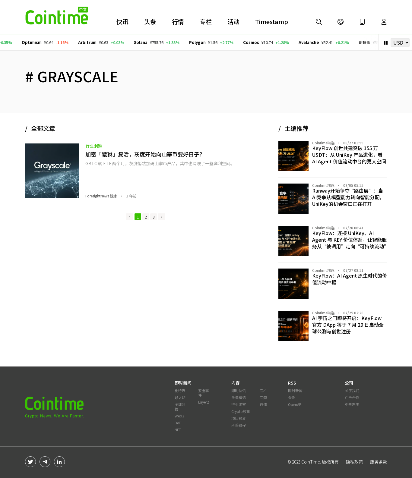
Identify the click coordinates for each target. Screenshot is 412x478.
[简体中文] (341, 22)
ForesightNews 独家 (101, 196)
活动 (233, 21)
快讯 (122, 21)
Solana (137, 42)
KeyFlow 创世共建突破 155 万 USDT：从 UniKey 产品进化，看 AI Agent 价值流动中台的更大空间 (349, 154)
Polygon (193, 42)
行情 (178, 21)
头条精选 (238, 397)
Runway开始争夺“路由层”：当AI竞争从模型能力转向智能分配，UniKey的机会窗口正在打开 (348, 197)
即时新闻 (295, 390)
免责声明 (352, 404)
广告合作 (352, 397)
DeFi (178, 422)
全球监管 (180, 406)
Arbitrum (83, 42)
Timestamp (271, 21)
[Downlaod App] (362, 22)
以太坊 (180, 397)
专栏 (206, 21)
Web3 (179, 415)
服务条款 (378, 462)
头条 (150, 21)
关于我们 (352, 390)
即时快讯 (238, 390)
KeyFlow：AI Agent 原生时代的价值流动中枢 (349, 279)
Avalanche (305, 42)
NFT (178, 429)
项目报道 (238, 418)
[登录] (384, 22)
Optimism (28, 42)
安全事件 (203, 393)
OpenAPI (295, 404)
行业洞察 (93, 145)
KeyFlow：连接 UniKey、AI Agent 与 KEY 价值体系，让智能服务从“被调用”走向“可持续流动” (350, 239)
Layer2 (203, 401)
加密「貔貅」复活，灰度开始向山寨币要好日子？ (145, 154)
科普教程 (238, 425)
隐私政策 (354, 462)
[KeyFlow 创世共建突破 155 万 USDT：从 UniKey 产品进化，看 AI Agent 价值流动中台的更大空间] (319, 22)
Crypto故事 (240, 411)
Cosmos (247, 42)
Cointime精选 (323, 143)
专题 (263, 397)
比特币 (360, 42)
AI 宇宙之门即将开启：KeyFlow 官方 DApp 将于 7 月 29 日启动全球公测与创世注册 (348, 324)
